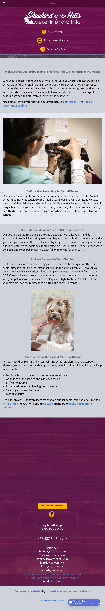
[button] (52, 32)
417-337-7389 (10, 403)
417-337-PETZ (72, 101)
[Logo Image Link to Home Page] (52, 17)
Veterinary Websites (28, 591)
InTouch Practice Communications (68, 591)
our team (47, 403)
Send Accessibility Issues (54, 601)
